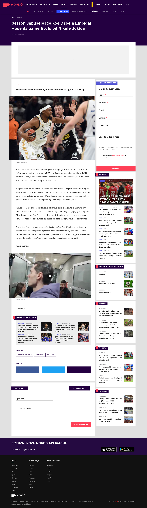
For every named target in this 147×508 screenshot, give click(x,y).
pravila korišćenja (118, 156)
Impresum (34, 501)
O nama (14, 501)
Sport (13, 18)
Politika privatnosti (86, 501)
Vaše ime (103, 103)
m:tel (116, 501)
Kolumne (14, 488)
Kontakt (44, 501)
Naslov (102, 95)
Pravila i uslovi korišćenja (21, 504)
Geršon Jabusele (25, 355)
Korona (14, 468)
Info (12, 472)
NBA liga (50, 355)
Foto (13, 491)
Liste (31, 488)
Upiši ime (20, 399)
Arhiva (73, 501)
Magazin (14, 478)
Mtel (13, 484)
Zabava (31, 475)
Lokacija (103, 118)
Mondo (13, 461)
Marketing (24, 501)
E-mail (102, 110)
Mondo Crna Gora (53, 461)
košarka (39, 355)
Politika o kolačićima (59, 501)
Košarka (19, 18)
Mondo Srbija (34, 461)
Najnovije (14, 465)
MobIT (13, 481)
